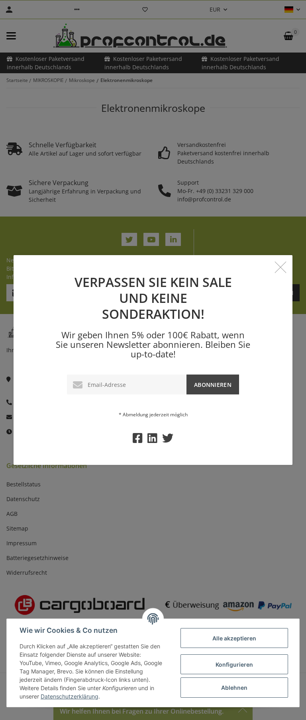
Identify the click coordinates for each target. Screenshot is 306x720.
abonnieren (212, 384)
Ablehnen (234, 687)
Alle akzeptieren (234, 638)
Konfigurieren (234, 664)
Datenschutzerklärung (69, 696)
